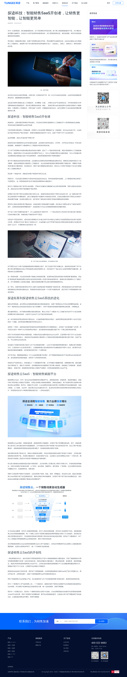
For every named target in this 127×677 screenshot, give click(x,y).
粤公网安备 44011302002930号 (100, 672)
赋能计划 (38, 645)
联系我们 (66, 645)
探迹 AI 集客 (11, 648)
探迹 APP (10, 657)
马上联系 (101, 621)
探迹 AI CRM (11, 654)
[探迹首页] (12, 3)
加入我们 (66, 648)
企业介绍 (66, 642)
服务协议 (16, 672)
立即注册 (118, 3)
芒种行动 (38, 642)
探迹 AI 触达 (11, 651)
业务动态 (66, 651)
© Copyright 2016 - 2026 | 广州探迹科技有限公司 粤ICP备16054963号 (63, 672)
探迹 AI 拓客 (11, 645)
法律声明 (10, 672)
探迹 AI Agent (12, 642)
